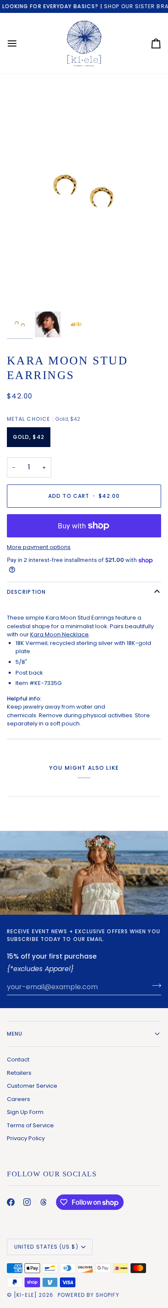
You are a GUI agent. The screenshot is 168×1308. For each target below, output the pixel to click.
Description (26, 591)
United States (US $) (46, 1246)
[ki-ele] (25, 1295)
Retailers (19, 1073)
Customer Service (32, 1086)
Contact (18, 1059)
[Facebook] (11, 1202)
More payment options (39, 547)
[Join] (154, 986)
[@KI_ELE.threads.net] (43, 1202)
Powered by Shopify (88, 1295)
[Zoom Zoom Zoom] (84, 195)
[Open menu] (20, 43)
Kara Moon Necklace (59, 634)
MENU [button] (14, 1033)
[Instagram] (27, 1202)
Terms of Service (30, 1125)
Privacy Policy (26, 1138)
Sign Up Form (25, 1112)
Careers (18, 1099)
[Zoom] (23, 294)
